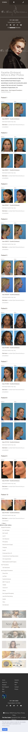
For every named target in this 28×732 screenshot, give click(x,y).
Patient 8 (4, 398)
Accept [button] (4, 729)
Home (3, 680)
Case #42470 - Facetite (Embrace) (11, 119)
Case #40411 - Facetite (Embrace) (11, 170)
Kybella (4, 599)
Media (16, 682)
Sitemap (7, 713)
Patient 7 (4, 361)
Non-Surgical (5, 687)
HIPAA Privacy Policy (15, 713)
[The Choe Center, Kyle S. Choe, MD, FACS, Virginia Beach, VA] (14, 11)
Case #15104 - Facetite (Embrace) (11, 442)
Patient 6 (4, 308)
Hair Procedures (5, 565)
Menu (5, 2)
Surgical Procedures (5, 527)
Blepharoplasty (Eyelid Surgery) (9, 562)
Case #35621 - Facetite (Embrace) (11, 205)
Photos (16, 689)
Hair (16, 685)
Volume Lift (5, 587)
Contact (17, 687)
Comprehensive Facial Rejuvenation (10, 556)
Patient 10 (4, 495)
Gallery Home (4, 90)
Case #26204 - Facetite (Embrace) (11, 294)
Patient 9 (4, 456)
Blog (3, 691)
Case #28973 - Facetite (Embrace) (11, 241)
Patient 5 (4, 255)
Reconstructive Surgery (8, 544)
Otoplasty (5, 547)
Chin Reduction (6, 539)
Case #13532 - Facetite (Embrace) (11, 513)
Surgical (4, 685)
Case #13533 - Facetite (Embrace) (11, 481)
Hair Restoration (6, 567)
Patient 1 (4, 98)
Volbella (4, 585)
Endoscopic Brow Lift (7, 553)
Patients (17, 680)
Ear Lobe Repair (6, 530)
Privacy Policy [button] (6, 725)
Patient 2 (4, 133)
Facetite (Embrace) (7, 579)
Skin (3, 689)
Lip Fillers (5, 576)
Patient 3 (4, 184)
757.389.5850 (14, 20)
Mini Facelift (5, 533)
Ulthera (4, 590)
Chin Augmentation (7, 559)
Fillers (4, 602)
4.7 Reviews (14, 28)
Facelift (4, 550)
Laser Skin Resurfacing (8, 596)
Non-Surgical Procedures (15, 90)
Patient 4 (4, 219)
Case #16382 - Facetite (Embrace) (11, 384)
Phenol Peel (5, 573)
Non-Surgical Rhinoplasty (8, 593)
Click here (4, 125)
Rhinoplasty (5, 542)
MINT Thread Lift (6, 582)
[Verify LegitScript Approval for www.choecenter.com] (4, 696)
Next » (4, 523)
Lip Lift (4, 536)
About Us (4, 682)
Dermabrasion (6, 605)
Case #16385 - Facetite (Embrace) (11, 348)
